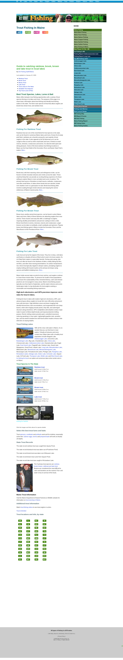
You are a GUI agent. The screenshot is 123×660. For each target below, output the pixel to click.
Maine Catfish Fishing (81, 44)
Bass (41, 1)
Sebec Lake (42, 354)
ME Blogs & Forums (80, 116)
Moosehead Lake (33, 349)
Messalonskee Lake (55, 347)
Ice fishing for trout (22, 358)
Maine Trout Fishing (80, 34)
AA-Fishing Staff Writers (26, 71)
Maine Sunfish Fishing (81, 42)
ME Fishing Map (79, 113)
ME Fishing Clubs (79, 123)
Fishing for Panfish (28, 409)
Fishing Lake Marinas (80, 109)
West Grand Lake (56, 356)
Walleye (60, 1)
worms (35, 436)
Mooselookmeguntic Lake (47, 349)
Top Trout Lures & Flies (26, 90)
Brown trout (38, 387)
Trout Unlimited (21, 511)
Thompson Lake (35, 356)
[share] (36, 407)
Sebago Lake (33, 354)
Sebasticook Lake (79, 94)
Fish (30, 1)
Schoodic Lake (51, 354)
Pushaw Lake (78, 82)
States (36, 1)
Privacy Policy (61, 636)
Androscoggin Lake (41, 338)
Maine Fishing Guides (81, 125)
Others (91, 1)
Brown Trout (22, 82)
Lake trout (38, 397)
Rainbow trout (39, 367)
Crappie (47, 1)
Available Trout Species (26, 88)
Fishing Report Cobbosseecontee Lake (86, 54)
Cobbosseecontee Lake (36, 343)
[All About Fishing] (22, 1)
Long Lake (45, 347)
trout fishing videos (27, 507)
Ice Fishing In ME (79, 51)
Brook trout (38, 378)
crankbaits (29, 434)
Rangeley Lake (57, 351)
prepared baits (44, 436)
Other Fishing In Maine (81, 46)
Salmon (85, 1)
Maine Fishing (78, 30)
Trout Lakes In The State (26, 86)
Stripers (78, 1)
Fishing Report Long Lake (82, 56)
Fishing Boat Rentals (80, 106)
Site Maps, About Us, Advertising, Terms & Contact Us (61, 633)
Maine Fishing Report (80, 121)
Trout (65, 1)
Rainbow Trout (23, 78)
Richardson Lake (79, 87)
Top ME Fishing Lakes (81, 58)
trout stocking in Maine (33, 500)
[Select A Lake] (20, 33)
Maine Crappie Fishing (81, 39)
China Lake (51, 341)
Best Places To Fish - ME (81, 49)
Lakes (25, 1)
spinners (23, 434)
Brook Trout (22, 80)
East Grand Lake (25, 345)
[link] (19, 409)
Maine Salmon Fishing (81, 37)
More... (23, 150)
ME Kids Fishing (79, 118)
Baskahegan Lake (22, 341)
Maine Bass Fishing (80, 32)
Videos (97, 1)
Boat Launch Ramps (80, 111)
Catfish (53, 1)
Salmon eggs (28, 436)
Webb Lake (44, 356)
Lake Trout (22, 84)
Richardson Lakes (22, 354)
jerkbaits (38, 434)
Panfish (72, 1)
